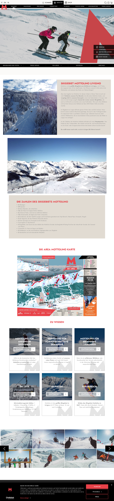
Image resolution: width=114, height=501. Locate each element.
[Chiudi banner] (111, 484)
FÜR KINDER (40, 6)
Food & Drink (79, 6)
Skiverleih (79, 65)
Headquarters (93, 6)
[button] (57, 166)
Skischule (102, 65)
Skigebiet (14, 6)
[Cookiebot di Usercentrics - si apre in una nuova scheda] (10, 498)
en (5, 3)
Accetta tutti (97, 486)
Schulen (66, 6)
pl (8, 3)
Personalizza (96, 491)
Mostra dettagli (24, 498)
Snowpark (27, 6)
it (1, 3)
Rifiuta (97, 496)
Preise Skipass (106, 6)
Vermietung (53, 6)
